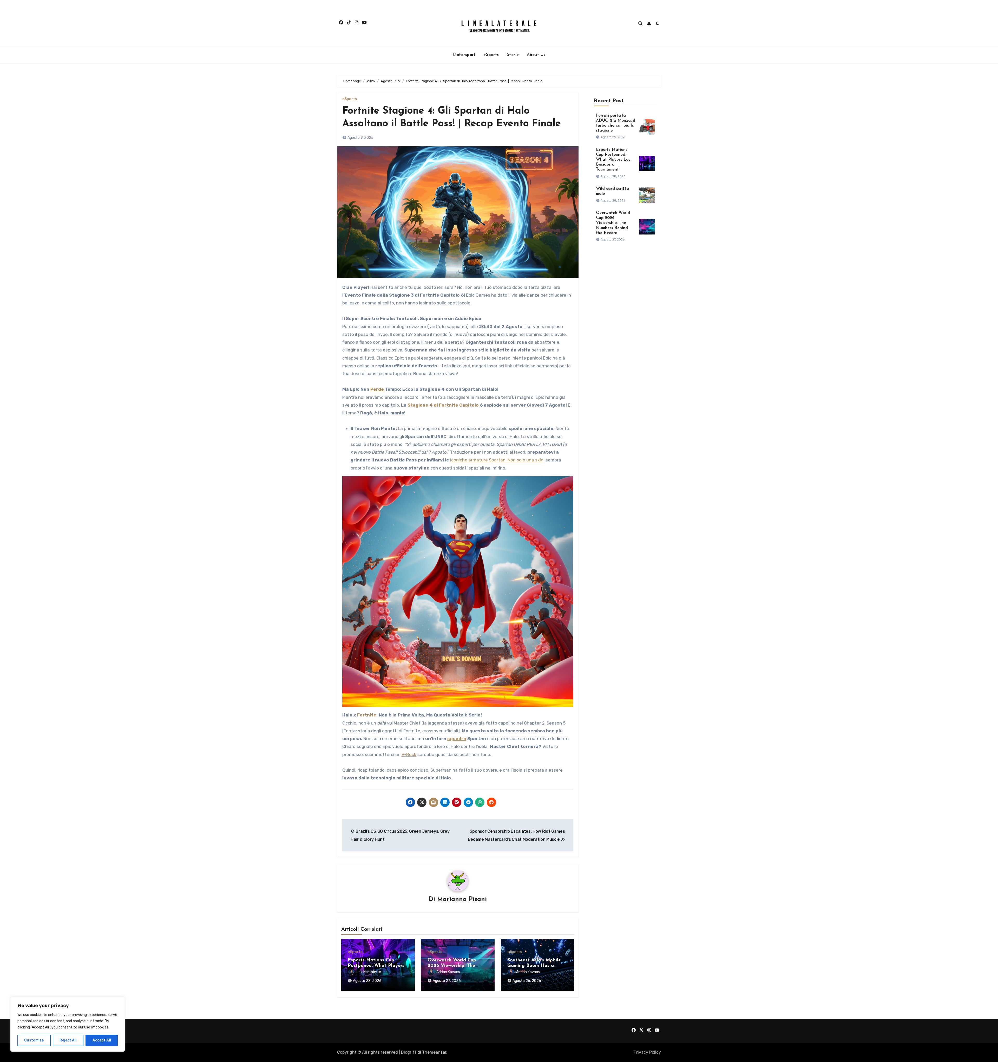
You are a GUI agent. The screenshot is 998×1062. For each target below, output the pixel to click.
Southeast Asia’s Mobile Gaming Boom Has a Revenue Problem (534, 966)
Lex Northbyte (369, 972)
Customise (34, 1040)
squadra (456, 738)
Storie (513, 55)
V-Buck (409, 754)
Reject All (68, 1040)
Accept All (102, 1040)
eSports (491, 55)
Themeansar (434, 1052)
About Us (536, 55)
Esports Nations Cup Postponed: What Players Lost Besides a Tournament (614, 160)
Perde (377, 389)
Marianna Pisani (462, 899)
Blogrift (408, 1052)
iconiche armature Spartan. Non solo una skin (496, 459)
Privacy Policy (647, 1052)
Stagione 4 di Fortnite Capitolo (443, 405)
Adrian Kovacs (448, 972)
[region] (67, 1024)
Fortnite (366, 715)
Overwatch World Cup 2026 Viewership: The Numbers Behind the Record (613, 223)
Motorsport (464, 55)
